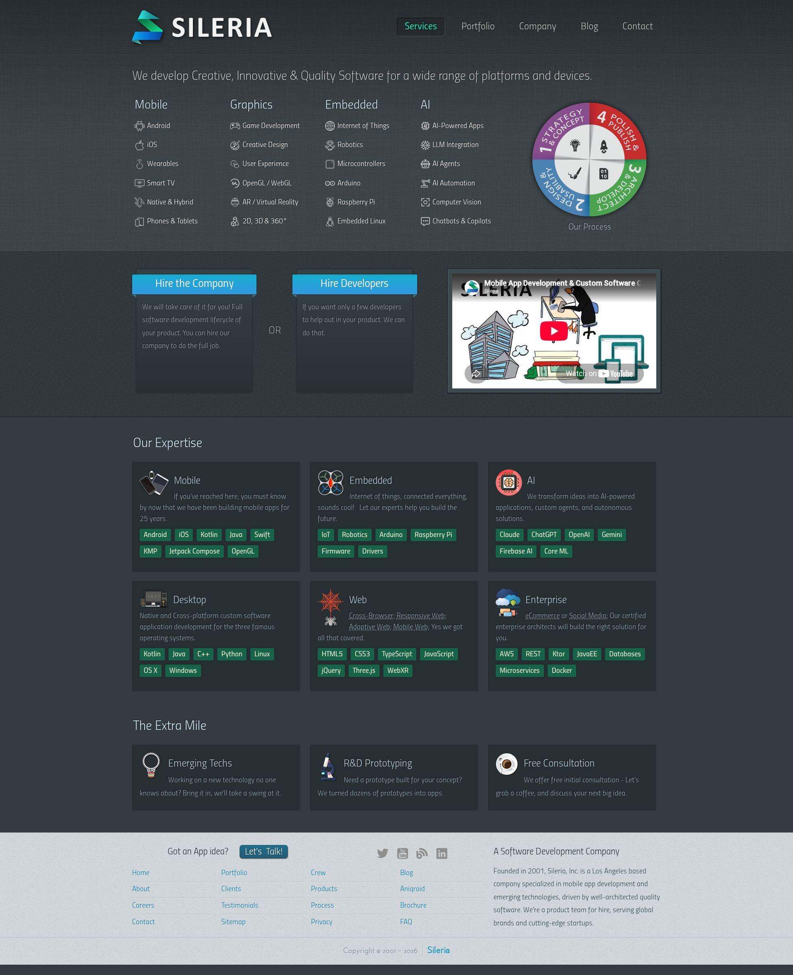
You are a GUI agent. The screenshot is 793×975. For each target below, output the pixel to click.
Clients (231, 889)
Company (537, 27)
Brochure (413, 906)
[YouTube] (402, 857)
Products (324, 889)
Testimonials (240, 906)
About (141, 889)
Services (421, 27)
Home (141, 873)
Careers (143, 906)
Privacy (321, 922)
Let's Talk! (264, 852)
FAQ (406, 922)
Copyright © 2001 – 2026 (380, 951)
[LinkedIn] (441, 857)
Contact (637, 27)
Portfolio (478, 27)
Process (322, 906)
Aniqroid (412, 889)
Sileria (438, 951)
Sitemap (233, 922)
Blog (589, 27)
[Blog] (422, 857)
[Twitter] (382, 857)
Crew (318, 873)
